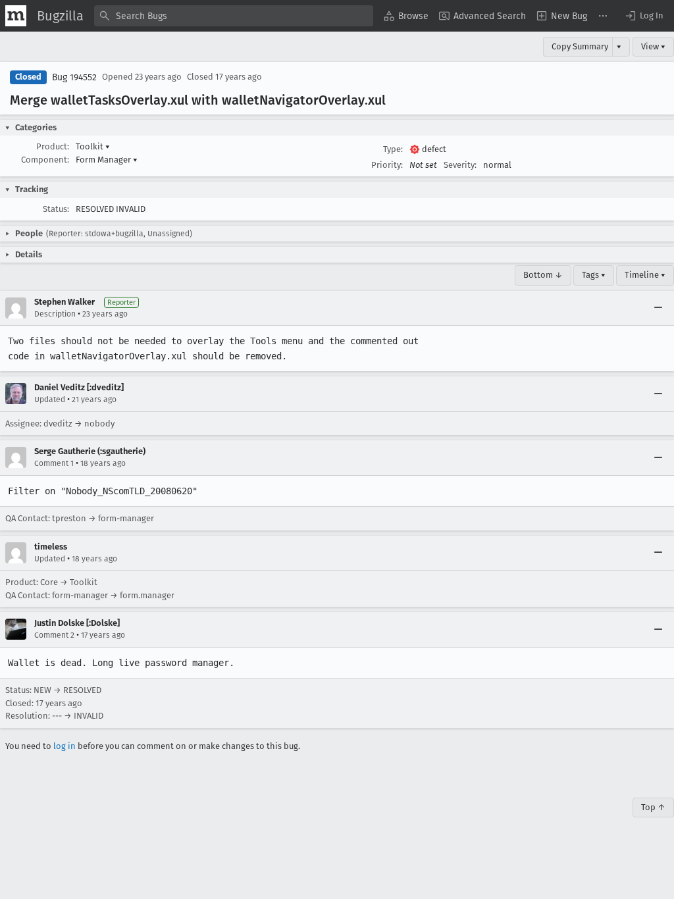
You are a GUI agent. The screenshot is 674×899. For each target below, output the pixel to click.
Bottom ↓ (543, 275)
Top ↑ (653, 807)
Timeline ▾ (645, 275)
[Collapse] (658, 308)
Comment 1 (54, 463)
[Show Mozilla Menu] (15, 15)
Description (55, 314)
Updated (49, 399)
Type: (393, 149)
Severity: (460, 165)
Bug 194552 (74, 77)
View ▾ (653, 46)
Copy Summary (580, 46)
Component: (45, 160)
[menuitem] (406, 15)
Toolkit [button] (93, 146)
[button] (644, 15)
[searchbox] (233, 15)
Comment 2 (54, 635)
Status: (56, 209)
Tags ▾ (594, 275)
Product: (52, 146)
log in (64, 746)
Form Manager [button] (107, 160)
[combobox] (233, 15)
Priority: (387, 165)
